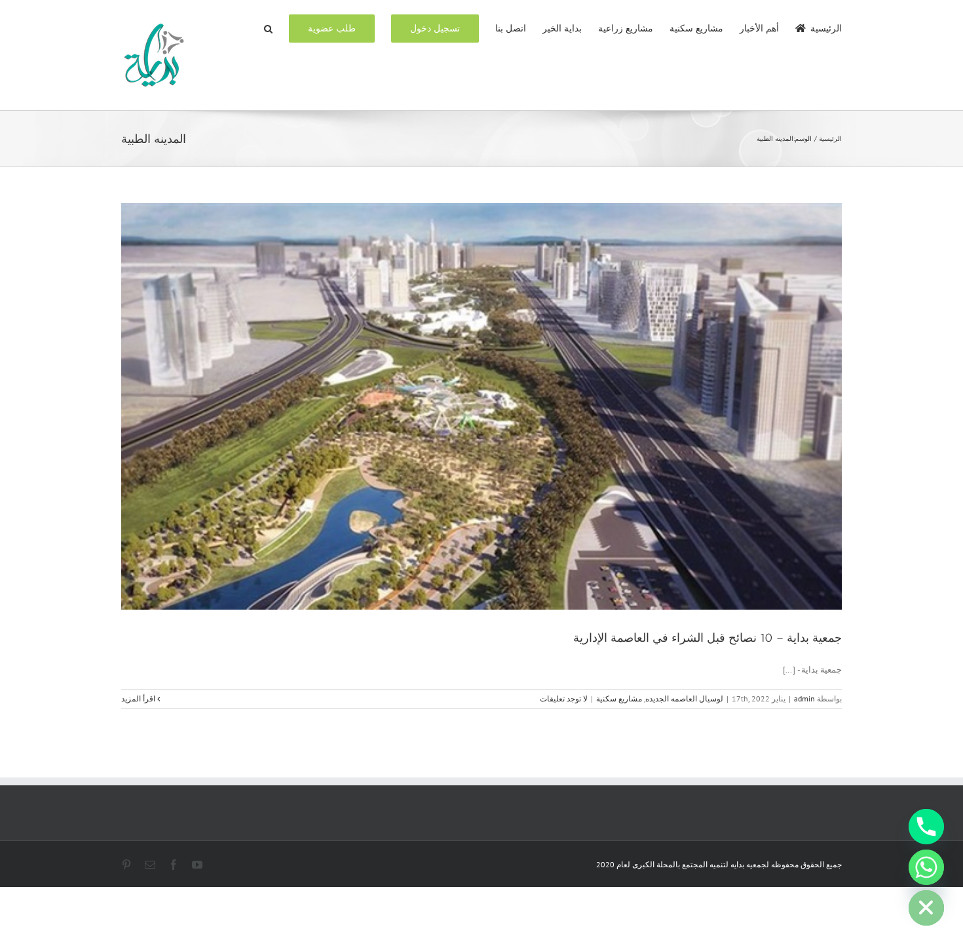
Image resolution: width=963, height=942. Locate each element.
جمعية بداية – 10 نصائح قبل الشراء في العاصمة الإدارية (707, 638)
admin (804, 698)
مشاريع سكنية (619, 698)
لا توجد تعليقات (564, 698)
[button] (268, 27)
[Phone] (926, 826)
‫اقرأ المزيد (139, 698)
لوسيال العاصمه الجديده (684, 698)
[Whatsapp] (926, 867)
